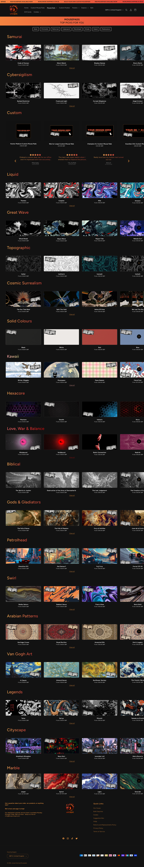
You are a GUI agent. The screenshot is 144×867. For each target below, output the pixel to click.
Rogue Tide (100, 239)
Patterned (55, 29)
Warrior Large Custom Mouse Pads (61, 144)
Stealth (61, 419)
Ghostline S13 (23, 566)
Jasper (23, 792)
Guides (95, 815)
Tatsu (23, 718)
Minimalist (44, 29)
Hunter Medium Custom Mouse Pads (23, 144)
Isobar (23, 274)
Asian (36, 29)
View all (72, 68)
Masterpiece (106, 29)
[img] (35, 154)
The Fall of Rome (23, 528)
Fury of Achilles (99, 528)
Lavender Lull (99, 756)
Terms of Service (99, 831)
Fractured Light (61, 101)
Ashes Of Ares (99, 309)
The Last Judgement (99, 490)
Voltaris (99, 419)
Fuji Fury (99, 566)
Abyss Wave (61, 239)
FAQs (95, 821)
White (61, 347)
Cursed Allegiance (99, 101)
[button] (52, 8)
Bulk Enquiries (98, 811)
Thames (23, 201)
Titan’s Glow (99, 604)
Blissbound (23, 452)
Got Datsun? (61, 566)
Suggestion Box (98, 818)
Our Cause (96, 808)
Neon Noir (61, 756)
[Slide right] (139, 52)
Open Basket (99, 380)
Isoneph (99, 274)
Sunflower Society (99, 680)
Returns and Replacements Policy (104, 825)
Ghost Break (23, 239)
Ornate (87, 29)
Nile (99, 201)
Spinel (61, 792)
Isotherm (61, 274)
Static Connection (99, 452)
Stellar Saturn (23, 604)
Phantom (23, 419)
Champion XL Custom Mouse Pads (99, 144)
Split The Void (61, 309)
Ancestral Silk (99, 642)
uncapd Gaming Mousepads (19, 863)
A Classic (23, 680)
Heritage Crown (23, 642)
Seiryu (61, 718)
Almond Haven (61, 680)
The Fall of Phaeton (61, 528)
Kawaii (96, 29)
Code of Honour (23, 63)
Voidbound (61, 452)
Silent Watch (61, 63)
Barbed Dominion (23, 101)
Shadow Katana (99, 63)
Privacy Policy (98, 828)
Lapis (100, 792)
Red (99, 347)
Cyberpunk (66, 29)
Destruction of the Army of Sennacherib (61, 490)
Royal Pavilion (61, 642)
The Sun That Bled (23, 309)
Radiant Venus (61, 604)
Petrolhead (77, 29)
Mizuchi (99, 718)
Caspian (61, 201)
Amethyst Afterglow (23, 756)
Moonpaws (61, 380)
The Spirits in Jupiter (23, 490)
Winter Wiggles (23, 380)
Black (23, 347)
